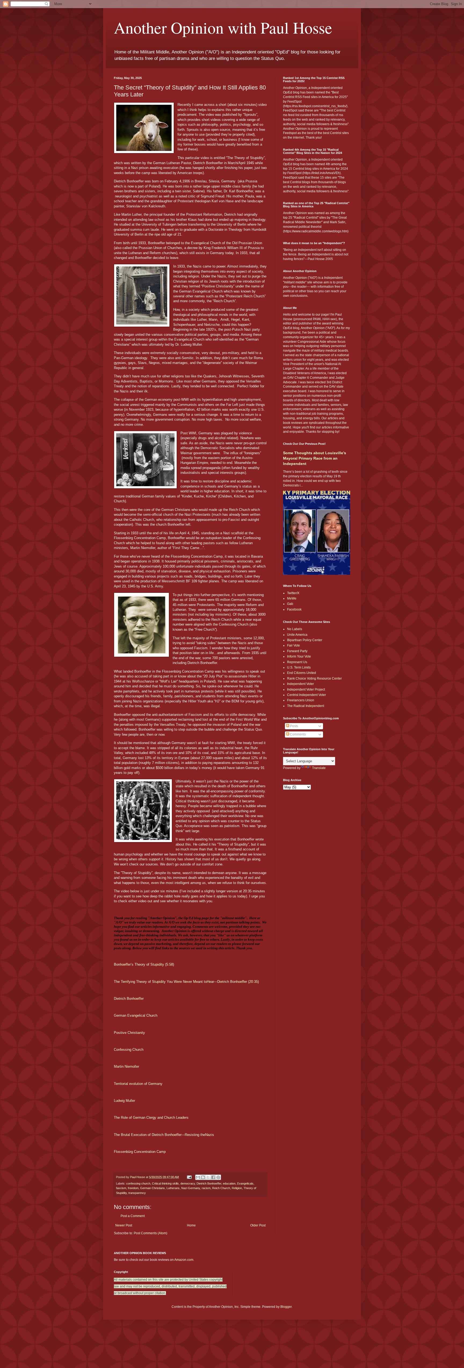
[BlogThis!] (203, 1177)
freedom (133, 1188)
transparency (137, 1192)
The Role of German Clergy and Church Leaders (151, 1118)
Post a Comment (133, 1216)
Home (191, 1225)
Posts (293, 726)
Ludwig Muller (124, 1101)
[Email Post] (189, 1177)
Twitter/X (293, 593)
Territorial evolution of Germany (138, 1084)
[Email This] (198, 1177)
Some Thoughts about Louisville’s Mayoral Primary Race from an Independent (314, 458)
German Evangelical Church (135, 1015)
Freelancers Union (300, 700)
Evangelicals (245, 1183)
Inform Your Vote (299, 656)
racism (206, 1188)
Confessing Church (128, 1050)
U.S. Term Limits (299, 667)
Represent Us (297, 662)
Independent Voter (300, 684)
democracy (187, 1183)
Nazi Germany (190, 1188)
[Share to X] (208, 1177)
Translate (319, 768)
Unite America (297, 635)
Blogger (286, 1307)
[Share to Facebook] (213, 1177)
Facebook (294, 609)
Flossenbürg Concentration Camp (140, 1152)
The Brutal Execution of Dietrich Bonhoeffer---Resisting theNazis (164, 1135)
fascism (121, 1188)
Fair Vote (293, 645)
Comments (297, 734)
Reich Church (221, 1188)
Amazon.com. (184, 1260)
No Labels (294, 629)
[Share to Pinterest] (218, 1177)
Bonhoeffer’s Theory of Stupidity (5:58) (144, 964)
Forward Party (297, 651)
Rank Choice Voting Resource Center (314, 678)
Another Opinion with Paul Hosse (223, 27)
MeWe (291, 598)
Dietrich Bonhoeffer (129, 999)
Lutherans (173, 1188)
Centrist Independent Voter (306, 695)
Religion (237, 1188)
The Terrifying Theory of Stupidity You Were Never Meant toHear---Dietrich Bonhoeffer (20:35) (186, 982)
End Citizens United (301, 673)
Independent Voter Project (306, 689)
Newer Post (123, 1225)
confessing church (138, 1183)
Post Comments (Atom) (150, 1233)
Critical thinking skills (165, 1183)
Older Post (258, 1225)
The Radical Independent (305, 706)
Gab (290, 604)
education (229, 1183)
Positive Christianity (129, 1033)
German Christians (152, 1188)
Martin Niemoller (126, 1066)
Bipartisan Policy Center (304, 640)
